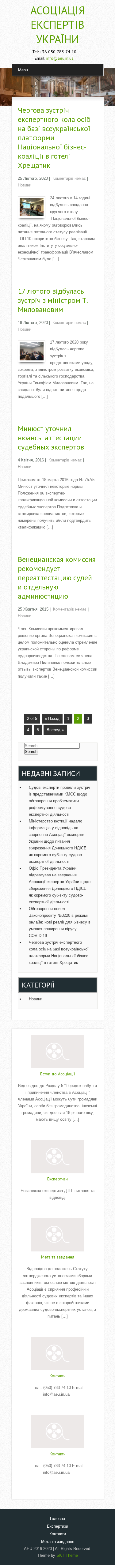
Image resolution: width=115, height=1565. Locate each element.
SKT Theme (67, 1555)
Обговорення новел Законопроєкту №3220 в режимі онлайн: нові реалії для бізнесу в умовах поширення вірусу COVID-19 (59, 922)
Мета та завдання (57, 1257)
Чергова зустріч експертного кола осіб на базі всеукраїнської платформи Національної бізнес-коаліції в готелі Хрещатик (54, 137)
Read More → (29, 271)
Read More (57, 1132)
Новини (24, 185)
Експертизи (57, 1179)
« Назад (52, 718)
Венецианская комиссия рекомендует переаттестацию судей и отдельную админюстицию (57, 578)
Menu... (25, 70)
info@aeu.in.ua (60, 58)
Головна (57, 1518)
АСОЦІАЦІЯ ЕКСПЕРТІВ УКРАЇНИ (57, 24)
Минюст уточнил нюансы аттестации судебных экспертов (51, 438)
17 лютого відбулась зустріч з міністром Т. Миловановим (52, 300)
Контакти (58, 1376)
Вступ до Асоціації (57, 1074)
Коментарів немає (69, 178)
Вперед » (55, 730)
